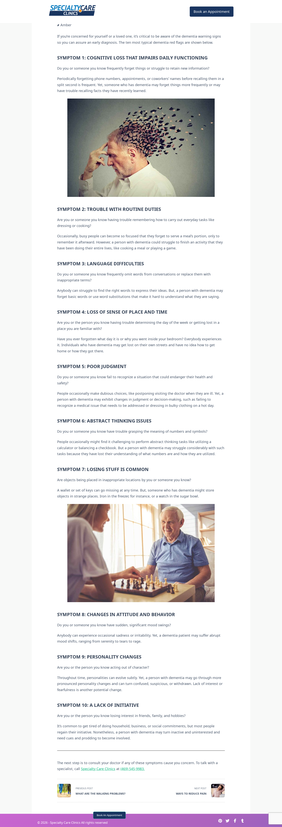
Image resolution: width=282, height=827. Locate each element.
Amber (65, 25)
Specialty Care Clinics (98, 768)
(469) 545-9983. (132, 768)
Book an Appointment (212, 11)
